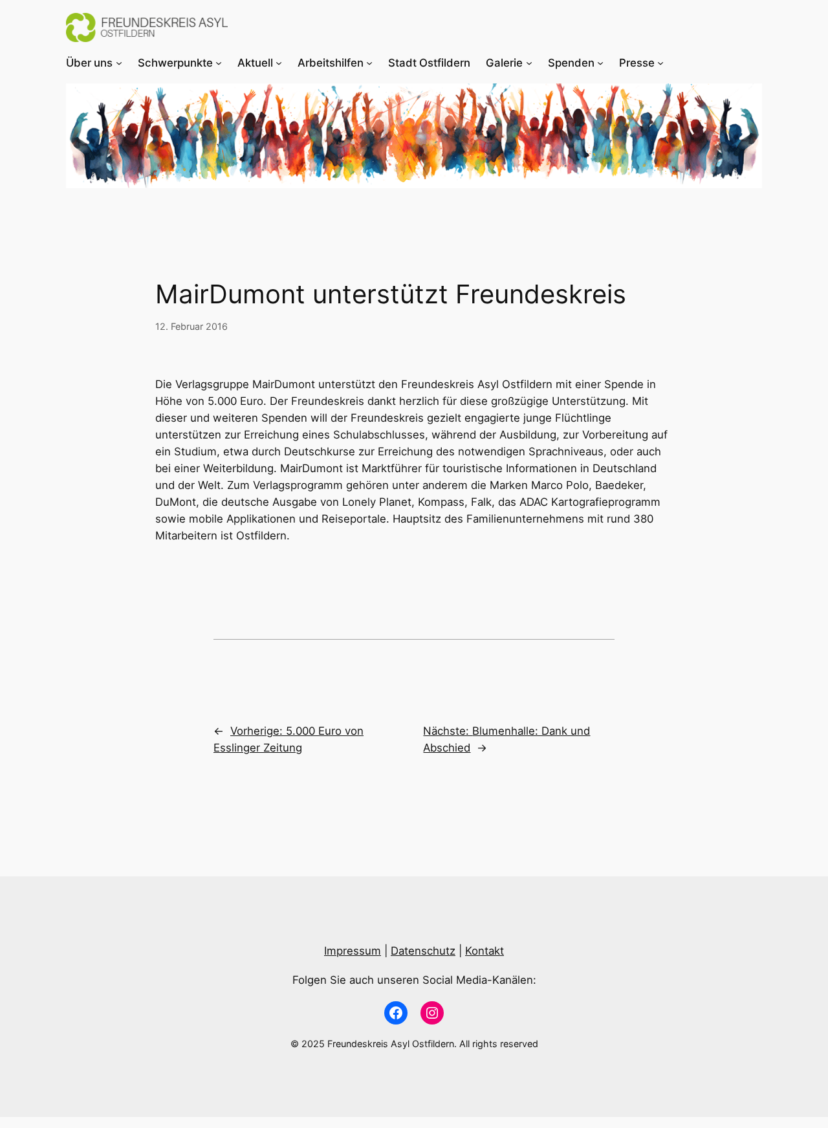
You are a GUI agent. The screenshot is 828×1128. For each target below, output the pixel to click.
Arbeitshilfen (331, 62)
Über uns (89, 62)
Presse (637, 62)
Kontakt (484, 950)
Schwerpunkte (175, 62)
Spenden (571, 62)
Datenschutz (423, 950)
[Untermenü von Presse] (660, 63)
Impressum (352, 950)
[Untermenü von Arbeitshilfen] (369, 63)
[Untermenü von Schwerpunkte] (218, 63)
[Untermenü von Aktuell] (279, 63)
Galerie (504, 62)
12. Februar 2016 (191, 326)
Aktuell (255, 62)
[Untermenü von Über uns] (119, 63)
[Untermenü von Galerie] (529, 63)
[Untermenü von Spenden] (600, 63)
